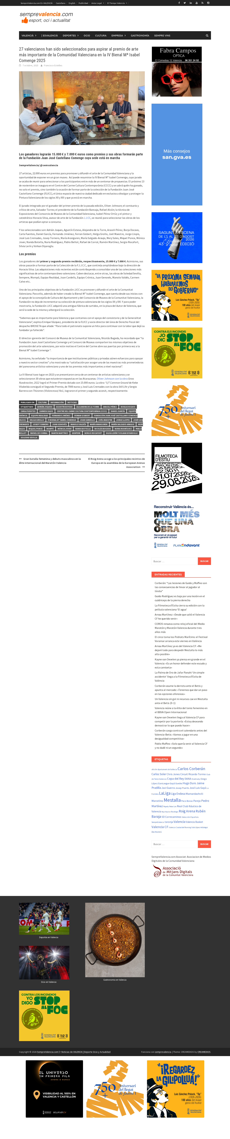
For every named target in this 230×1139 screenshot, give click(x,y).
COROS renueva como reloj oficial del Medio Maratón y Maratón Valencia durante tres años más (180, 628)
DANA (188, 778)
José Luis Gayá (198, 787)
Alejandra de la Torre (87, 407)
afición (154, 769)
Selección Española (190, 817)
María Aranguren (98, 424)
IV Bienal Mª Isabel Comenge (62, 420)
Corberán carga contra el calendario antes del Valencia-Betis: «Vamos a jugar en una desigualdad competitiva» (181, 734)
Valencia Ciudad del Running (180, 827)
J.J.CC (87, 217)
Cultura (100, 35)
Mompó (50, 428)
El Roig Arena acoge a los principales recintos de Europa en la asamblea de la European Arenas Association (116, 463)
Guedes (178, 783)
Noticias (72, 402)
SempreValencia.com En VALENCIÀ (37, 3)
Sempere (76, 433)
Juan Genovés (59, 424)
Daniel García (118, 411)
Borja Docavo (128, 407)
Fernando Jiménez (61, 415)
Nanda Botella (83, 428)
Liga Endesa (178, 794)
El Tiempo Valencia (116, 3)
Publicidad (83, 3)
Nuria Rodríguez (123, 428)
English (72, 3)
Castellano (60, 3)
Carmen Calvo (46, 411)
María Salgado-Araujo (122, 424)
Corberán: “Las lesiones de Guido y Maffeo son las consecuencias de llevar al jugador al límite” (181, 587)
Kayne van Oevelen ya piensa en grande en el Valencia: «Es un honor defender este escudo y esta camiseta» (181, 663)
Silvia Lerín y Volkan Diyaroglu (122, 433)
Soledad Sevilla (29, 437)
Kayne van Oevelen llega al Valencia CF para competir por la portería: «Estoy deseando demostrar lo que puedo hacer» (180, 721)
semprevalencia (163, 1051)
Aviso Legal (96, 3)
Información (57, 402)
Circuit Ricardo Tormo (193, 774)
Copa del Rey (175, 779)
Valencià (28, 35)
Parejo (197, 800)
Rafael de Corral (38, 433)
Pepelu (166, 806)
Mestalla (172, 800)
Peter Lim (172, 806)
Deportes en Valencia (48, 937)
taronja (169, 821)
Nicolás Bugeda (102, 428)
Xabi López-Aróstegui (199, 827)
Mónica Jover (64, 428)
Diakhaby (196, 779)
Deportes (69, 35)
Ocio (87, 35)
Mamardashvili (194, 793)
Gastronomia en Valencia (114, 979)
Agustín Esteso (64, 407)
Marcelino (157, 800)
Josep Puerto (182, 787)
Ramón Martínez (59, 433)
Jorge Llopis (122, 420)
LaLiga (165, 793)
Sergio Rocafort (93, 433)
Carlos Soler (159, 774)
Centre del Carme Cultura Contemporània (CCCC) (82, 411)
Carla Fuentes (28, 411)
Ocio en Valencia (48, 982)
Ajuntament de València (167, 769)
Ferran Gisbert (82, 415)
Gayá (172, 783)
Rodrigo (174, 811)
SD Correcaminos (171, 816)
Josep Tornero (40, 424)
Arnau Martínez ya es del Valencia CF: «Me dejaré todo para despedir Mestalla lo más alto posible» (179, 650)
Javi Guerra (168, 788)
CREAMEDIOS (204, 1051)
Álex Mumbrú (157, 832)
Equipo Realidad (39, 415)
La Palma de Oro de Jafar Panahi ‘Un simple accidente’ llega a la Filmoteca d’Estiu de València (179, 676)
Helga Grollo (37, 420)
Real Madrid (166, 812)
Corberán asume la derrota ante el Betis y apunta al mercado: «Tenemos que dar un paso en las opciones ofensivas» (181, 690)
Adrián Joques (44, 407)
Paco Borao (187, 800)
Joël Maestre (105, 420)
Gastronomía (140, 35)
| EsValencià (49, 35)
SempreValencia (158, 822)
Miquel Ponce (36, 428)
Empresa (117, 35)
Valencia (179, 821)
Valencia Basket (194, 821)
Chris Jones (173, 774)
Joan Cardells (87, 420)
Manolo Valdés (78, 424)
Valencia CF (160, 827)
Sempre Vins (162, 35)
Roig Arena (187, 811)
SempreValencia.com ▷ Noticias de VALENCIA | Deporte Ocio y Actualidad (73, 1051)
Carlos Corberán (191, 768)
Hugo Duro (189, 783)
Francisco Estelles (53, 65)
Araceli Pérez (110, 407)
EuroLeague (163, 783)
